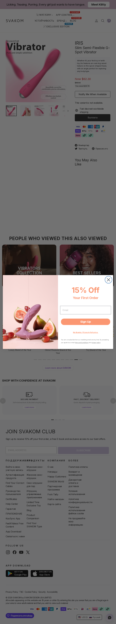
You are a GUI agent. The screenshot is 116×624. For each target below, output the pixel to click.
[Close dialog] (108, 279)
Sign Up (85, 321)
